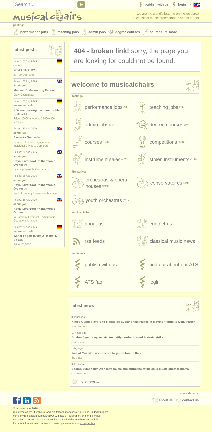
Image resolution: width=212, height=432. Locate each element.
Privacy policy (87, 423)
